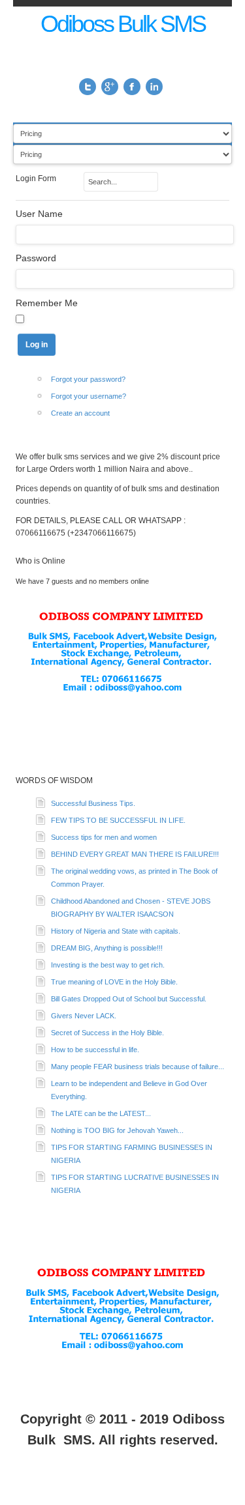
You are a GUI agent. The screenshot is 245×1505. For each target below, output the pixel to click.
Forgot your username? (88, 396)
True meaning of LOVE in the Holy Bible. (114, 982)
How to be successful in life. (95, 1050)
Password (36, 258)
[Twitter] (87, 86)
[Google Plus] (109, 86)
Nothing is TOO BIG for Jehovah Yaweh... (117, 1130)
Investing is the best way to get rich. (108, 965)
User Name (39, 213)
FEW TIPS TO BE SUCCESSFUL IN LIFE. (118, 820)
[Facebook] (131, 86)
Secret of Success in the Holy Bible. (107, 1033)
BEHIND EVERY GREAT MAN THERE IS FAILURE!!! (135, 854)
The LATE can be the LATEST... (101, 1113)
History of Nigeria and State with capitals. (115, 931)
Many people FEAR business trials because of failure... (137, 1066)
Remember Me (47, 303)
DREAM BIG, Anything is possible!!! (107, 948)
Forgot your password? (88, 379)
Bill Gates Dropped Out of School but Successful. (128, 999)
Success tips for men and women (104, 837)
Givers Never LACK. (83, 1016)
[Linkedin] (154, 86)
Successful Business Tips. (93, 803)
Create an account (80, 413)
